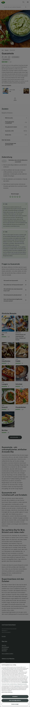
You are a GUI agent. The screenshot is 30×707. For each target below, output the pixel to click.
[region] (15, 685)
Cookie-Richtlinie (25, 682)
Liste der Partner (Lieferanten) (7, 692)
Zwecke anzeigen (15, 704)
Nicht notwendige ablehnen (15, 700)
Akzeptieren (15, 696)
